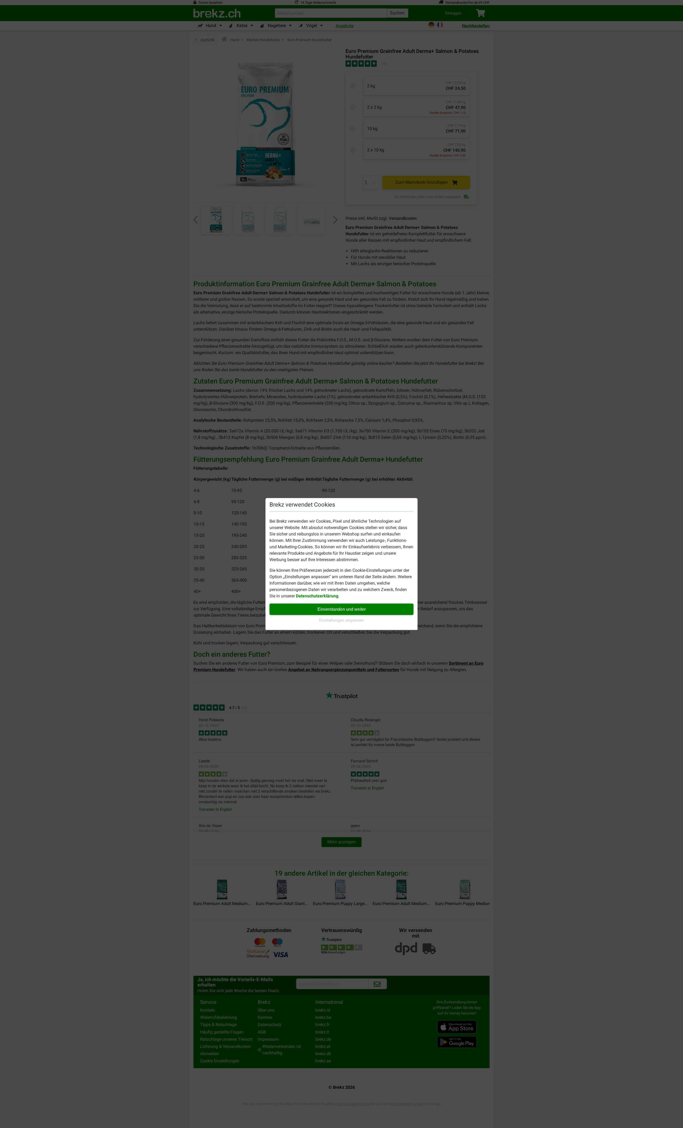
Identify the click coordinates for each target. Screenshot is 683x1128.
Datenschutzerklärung (317, 595)
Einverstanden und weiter (341, 609)
